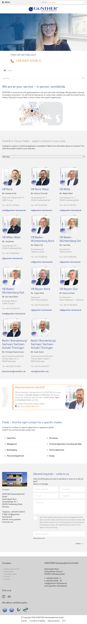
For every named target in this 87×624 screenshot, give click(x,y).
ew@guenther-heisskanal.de (70, 210)
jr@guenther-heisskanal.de (12, 258)
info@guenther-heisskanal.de (55, 583)
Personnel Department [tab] (15, 456)
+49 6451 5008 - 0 (53, 578)
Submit (78, 543)
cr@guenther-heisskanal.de (70, 262)
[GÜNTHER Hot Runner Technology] (5, 71)
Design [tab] (51, 456)
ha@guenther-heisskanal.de (41, 210)
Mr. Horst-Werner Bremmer (28, 406)
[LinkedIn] (3, 597)
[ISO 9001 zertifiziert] (5, 610)
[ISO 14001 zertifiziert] (12, 610)
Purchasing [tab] (53, 438)
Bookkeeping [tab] (12, 450)
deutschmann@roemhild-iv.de (13, 371)
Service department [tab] (56, 450)
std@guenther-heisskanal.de (70, 310)
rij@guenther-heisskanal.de (41, 310)
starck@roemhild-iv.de (39, 371)
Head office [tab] (11, 438)
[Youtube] (9, 597)
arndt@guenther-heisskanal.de (14, 210)
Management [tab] (12, 444)
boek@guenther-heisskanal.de (13, 313)
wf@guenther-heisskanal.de (41, 262)
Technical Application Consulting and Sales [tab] (65, 444)
